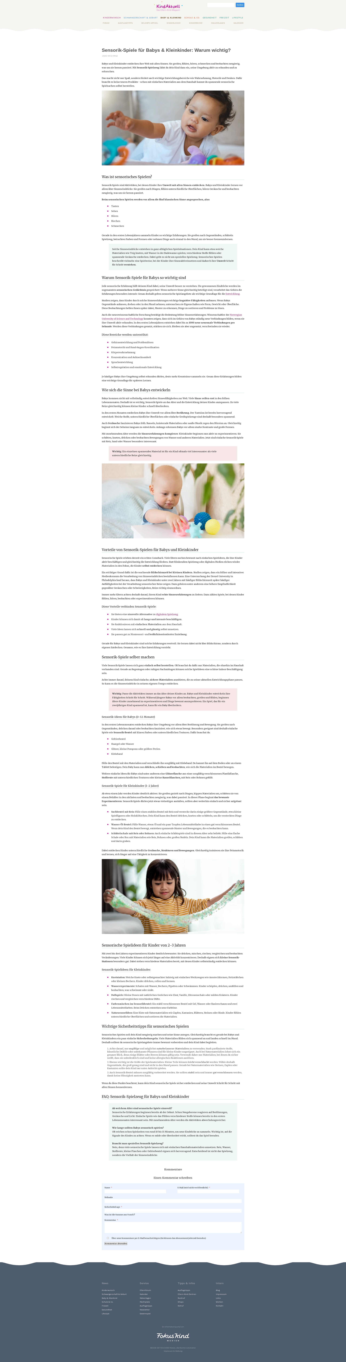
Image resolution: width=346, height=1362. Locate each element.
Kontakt (219, 1306)
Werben (219, 1302)
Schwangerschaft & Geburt (141, 17)
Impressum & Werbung (173, 1351)
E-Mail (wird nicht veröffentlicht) (193, 1188)
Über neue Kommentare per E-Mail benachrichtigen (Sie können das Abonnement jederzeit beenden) (159, 1238)
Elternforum (145, 1290)
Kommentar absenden (116, 1243)
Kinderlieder (173, 23)
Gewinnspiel (145, 1314)
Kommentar (111, 1220)
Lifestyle (237, 17)
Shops (181, 1302)
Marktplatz (145, 1302)
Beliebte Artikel (149, 23)
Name (108, 1188)
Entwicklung (233, 293)
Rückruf (181, 1298)
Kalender (238, 23)
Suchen (240, 5)
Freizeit (224, 17)
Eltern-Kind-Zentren (187, 1294)
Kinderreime (195, 23)
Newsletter (145, 1310)
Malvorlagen (218, 23)
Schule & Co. (192, 17)
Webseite (108, 1197)
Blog (218, 1290)
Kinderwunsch (112, 17)
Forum (106, 23)
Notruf (181, 1306)
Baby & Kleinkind (171, 17)
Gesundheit (210, 17)
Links (218, 1298)
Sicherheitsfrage (113, 1207)
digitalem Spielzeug (167, 614)
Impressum (221, 1294)
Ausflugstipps (125, 23)
